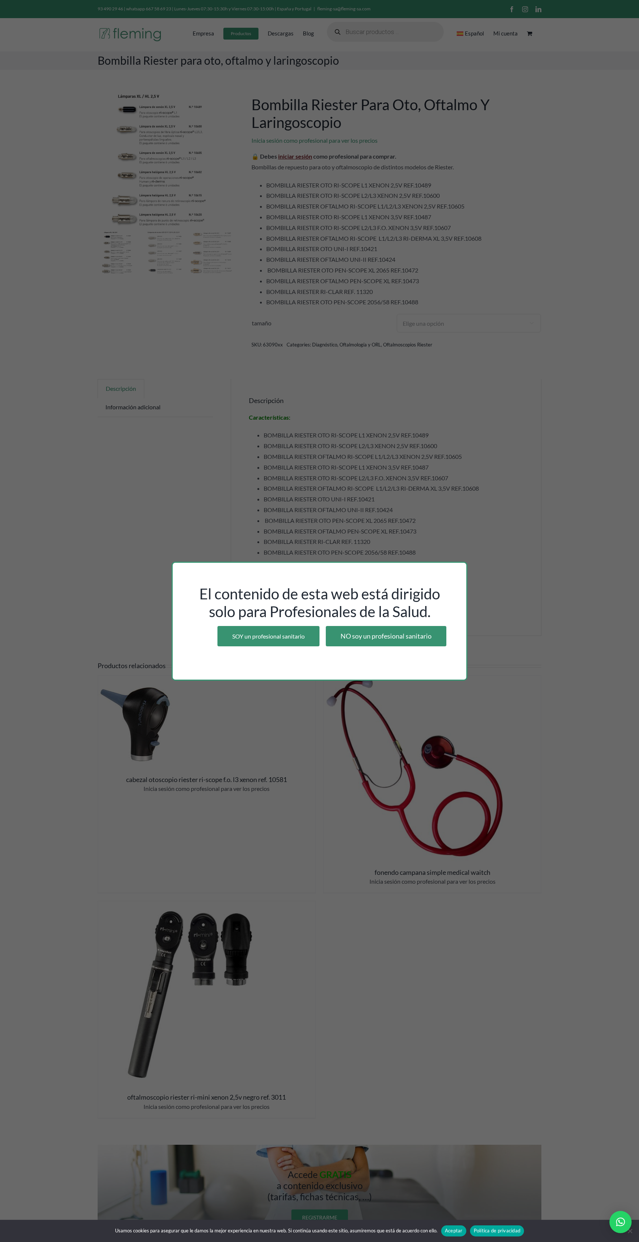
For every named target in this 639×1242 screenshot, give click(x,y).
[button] (620, 1222)
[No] (629, 1231)
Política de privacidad (497, 1230)
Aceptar (454, 1230)
